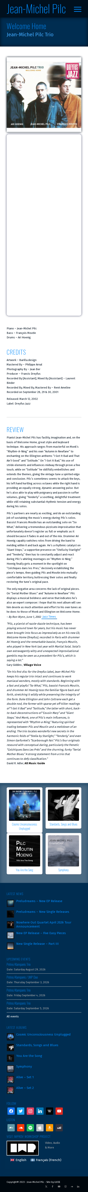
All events (13, 1016)
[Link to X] (46, 1186)
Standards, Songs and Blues (63, 824)
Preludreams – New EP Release (39, 901)
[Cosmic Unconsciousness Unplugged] (24, 805)
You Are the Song (24, 870)
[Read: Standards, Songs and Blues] (10, 1047)
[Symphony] (63, 850)
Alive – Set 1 (25, 1077)
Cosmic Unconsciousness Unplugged (24, 826)
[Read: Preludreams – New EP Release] (10, 903)
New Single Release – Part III (37, 944)
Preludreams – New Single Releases (42, 912)
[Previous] (13, 821)
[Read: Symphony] (10, 1069)
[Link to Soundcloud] (72, 1186)
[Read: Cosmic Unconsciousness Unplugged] (10, 1037)
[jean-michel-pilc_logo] (36, 8)
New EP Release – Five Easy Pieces (41, 933)
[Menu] (75, 8)
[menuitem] (75, 8)
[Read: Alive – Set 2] (10, 1090)
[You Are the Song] (24, 850)
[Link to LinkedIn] (78, 1186)
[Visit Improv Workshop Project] (26, 1147)
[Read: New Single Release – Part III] (10, 946)
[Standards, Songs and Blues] (63, 805)
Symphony (63, 870)
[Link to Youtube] (59, 1186)
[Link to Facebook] (52, 1186)
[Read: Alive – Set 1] (10, 1079)
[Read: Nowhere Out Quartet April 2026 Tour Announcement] (10, 925)
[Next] (75, 821)
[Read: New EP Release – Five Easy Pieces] (10, 935)
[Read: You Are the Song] (10, 1058)
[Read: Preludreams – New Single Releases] (10, 914)
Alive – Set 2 (25, 1088)
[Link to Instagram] (65, 1186)
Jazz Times (49, 616)
